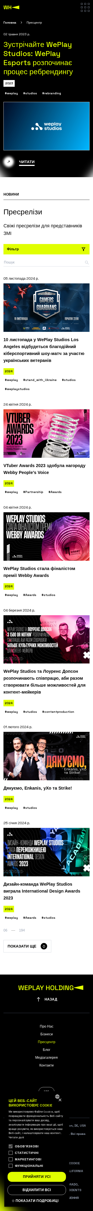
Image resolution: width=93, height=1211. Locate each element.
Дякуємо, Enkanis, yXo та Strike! (37, 788)
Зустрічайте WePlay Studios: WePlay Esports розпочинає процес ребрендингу (38, 58)
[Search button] (87, 262)
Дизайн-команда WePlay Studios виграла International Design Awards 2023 (41, 891)
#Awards (55, 492)
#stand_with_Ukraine (40, 380)
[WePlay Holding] (11, 7)
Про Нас (46, 1026)
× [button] (59, 1100)
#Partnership (33, 492)
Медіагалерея (46, 1057)
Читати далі (16, 1137)
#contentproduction (58, 712)
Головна (9, 22)
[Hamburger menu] (85, 7)
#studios (30, 93)
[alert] (36, 1149)
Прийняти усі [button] (37, 1176)
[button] (37, 1200)
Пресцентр (46, 1042)
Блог (46, 1049)
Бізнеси (46, 1034)
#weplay (11, 93)
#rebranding (51, 93)
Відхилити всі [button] (36, 1190)
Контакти (46, 1065)
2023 (9, 83)
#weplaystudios (17, 389)
